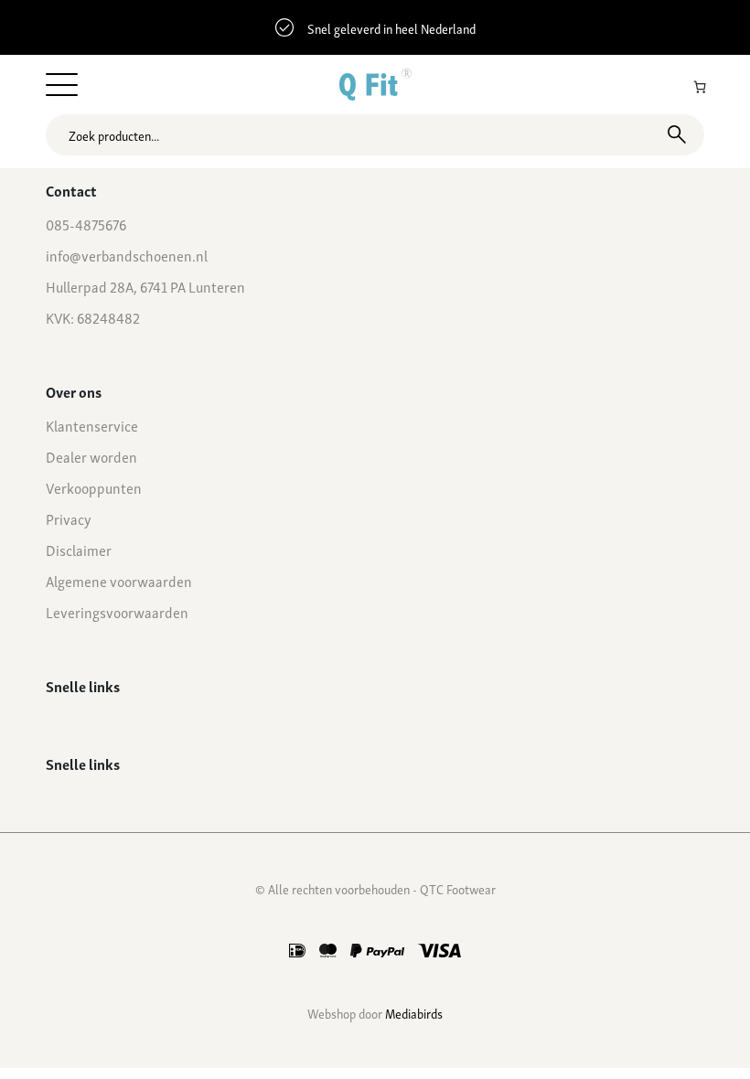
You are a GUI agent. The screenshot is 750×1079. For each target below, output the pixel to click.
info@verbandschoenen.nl (127, 255)
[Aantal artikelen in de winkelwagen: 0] (700, 87)
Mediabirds (414, 1012)
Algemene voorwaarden (119, 581)
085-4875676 (86, 224)
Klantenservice (92, 425)
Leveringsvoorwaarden (117, 612)
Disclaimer (79, 549)
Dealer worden (91, 456)
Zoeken (676, 134)
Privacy (68, 518)
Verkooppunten (94, 487)
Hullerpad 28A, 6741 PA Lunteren (145, 286)
